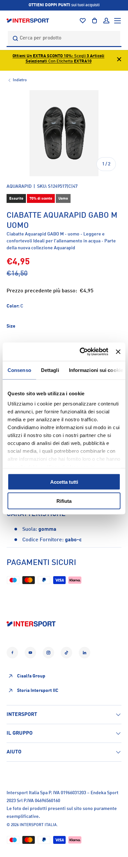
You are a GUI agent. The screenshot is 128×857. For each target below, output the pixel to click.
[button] (94, 21)
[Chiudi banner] (118, 351)
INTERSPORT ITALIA (38, 825)
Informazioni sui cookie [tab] (96, 370)
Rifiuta (64, 501)
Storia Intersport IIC (37, 690)
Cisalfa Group (31, 676)
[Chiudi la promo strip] (119, 60)
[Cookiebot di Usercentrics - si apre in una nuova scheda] (81, 352)
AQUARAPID (19, 186)
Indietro (20, 80)
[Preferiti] (83, 21)
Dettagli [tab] (50, 370)
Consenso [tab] (19, 370)
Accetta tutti (64, 481)
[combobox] (64, 38)
